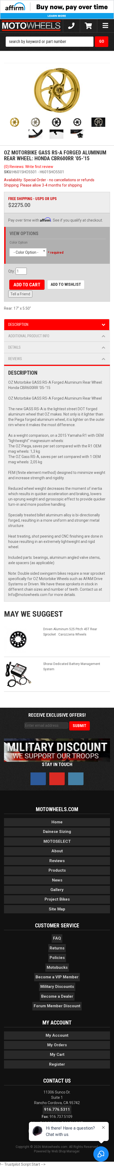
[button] (57, 41)
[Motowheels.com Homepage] (31, 25)
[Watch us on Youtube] (57, 778)
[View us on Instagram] (76, 778)
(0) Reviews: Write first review (28, 167)
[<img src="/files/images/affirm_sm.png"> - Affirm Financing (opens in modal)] (57, 9)
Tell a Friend (20, 294)
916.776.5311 (57, 1109)
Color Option (19, 242)
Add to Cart (27, 284)
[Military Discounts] (57, 750)
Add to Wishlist (66, 284)
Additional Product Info (28, 336)
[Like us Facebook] (38, 778)
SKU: (8, 172)
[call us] (71, 25)
